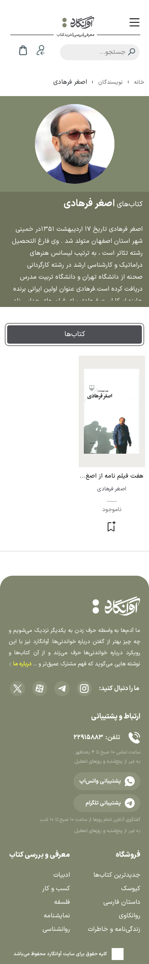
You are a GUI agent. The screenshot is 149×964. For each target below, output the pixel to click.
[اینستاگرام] (84, 688)
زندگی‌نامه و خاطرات (114, 929)
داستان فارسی (121, 902)
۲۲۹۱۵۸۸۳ (88, 737)
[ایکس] (17, 688)
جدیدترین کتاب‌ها (116, 875)
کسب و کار (56, 888)
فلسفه (62, 902)
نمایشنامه (57, 916)
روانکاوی (129, 916)
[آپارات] (39, 688)
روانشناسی (56, 929)
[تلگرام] (62, 688)
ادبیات (61, 875)
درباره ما (21, 664)
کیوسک (130, 888)
